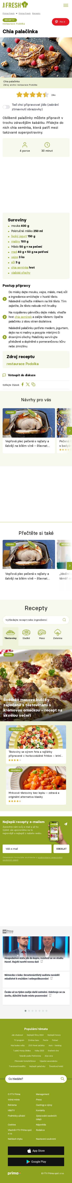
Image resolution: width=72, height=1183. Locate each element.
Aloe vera (49, 1056)
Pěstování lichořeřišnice (25, 1061)
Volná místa (14, 1099)
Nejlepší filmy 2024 (35, 1035)
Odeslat (61, 848)
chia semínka (19, 267)
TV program (19, 1040)
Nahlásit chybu (15, 1139)
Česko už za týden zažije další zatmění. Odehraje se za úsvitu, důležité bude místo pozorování (35, 994)
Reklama (12, 1105)
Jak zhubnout (17, 1035)
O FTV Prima (14, 1094)
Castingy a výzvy (44, 1105)
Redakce (40, 1130)
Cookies (12, 1124)
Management (42, 1094)
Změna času (33, 1040)
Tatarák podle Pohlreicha (30, 1056)
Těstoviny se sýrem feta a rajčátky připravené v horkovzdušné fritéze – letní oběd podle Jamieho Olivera (35, 755)
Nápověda (41, 1124)
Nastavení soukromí (46, 1139)
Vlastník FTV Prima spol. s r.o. (20, 1132)
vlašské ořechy (20, 272)
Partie (45, 1040)
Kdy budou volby (18, 1045)
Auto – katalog (55, 1045)
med (14, 252)
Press (39, 1099)
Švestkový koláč (56, 1066)
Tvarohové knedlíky (17, 1066)
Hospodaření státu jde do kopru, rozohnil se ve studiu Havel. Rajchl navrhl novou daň (34, 960)
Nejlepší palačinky (37, 1066)
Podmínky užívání (16, 1115)
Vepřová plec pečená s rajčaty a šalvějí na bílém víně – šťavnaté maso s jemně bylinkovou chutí (27, 443)
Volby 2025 (39, 1051)
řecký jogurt (19, 236)
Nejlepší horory (54, 1035)
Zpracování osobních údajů (46, 1117)
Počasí (55, 1040)
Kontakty (40, 1110)
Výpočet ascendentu (48, 1061)
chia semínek (23, 317)
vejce (14, 257)
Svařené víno (53, 1051)
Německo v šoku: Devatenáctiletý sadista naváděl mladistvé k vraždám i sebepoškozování (32, 977)
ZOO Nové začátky (36, 1045)
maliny (15, 241)
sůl (13, 262)
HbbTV (11, 1110)
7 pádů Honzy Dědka (22, 1051)
